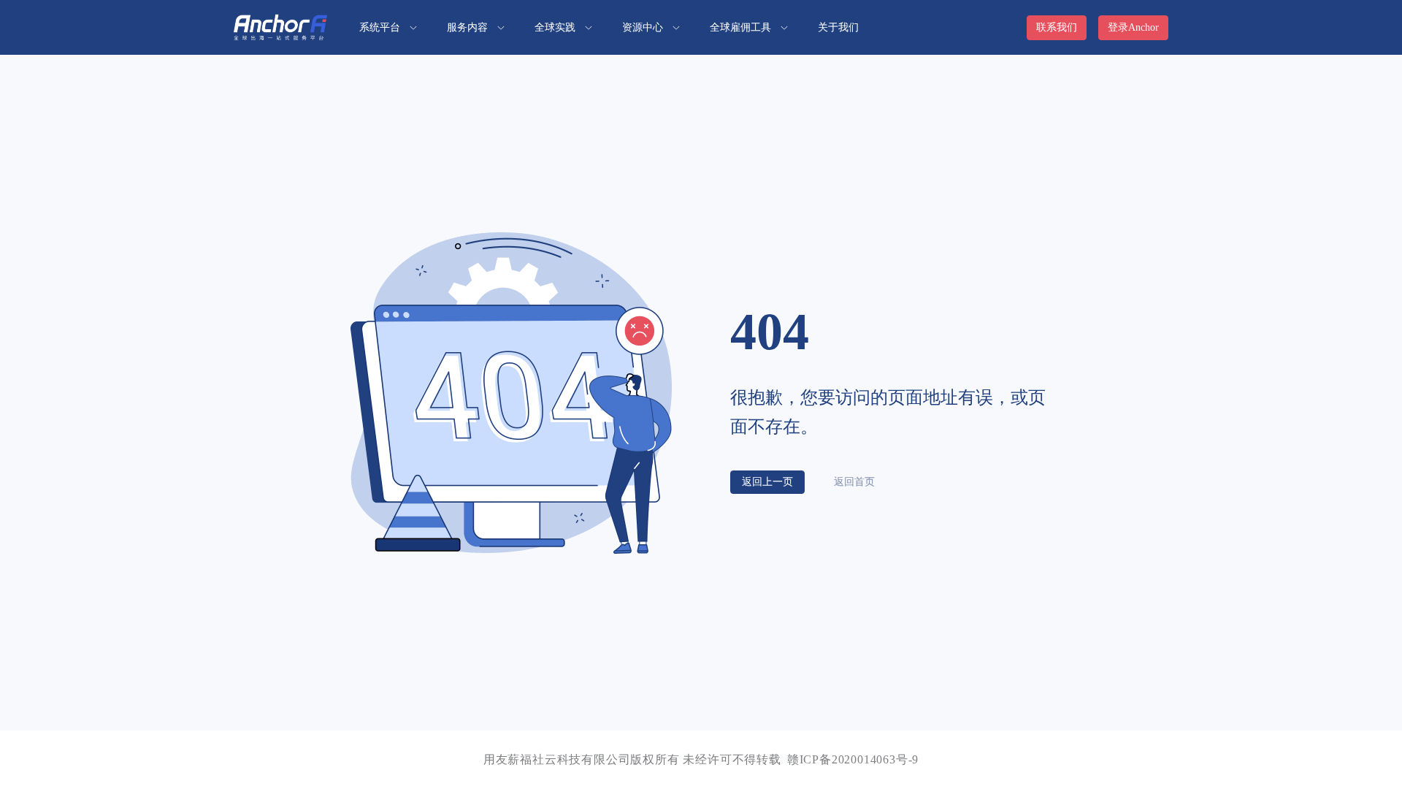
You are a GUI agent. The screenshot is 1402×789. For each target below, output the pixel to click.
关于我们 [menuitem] (838, 27)
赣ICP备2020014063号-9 (853, 759)
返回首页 (854, 481)
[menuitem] (388, 27)
